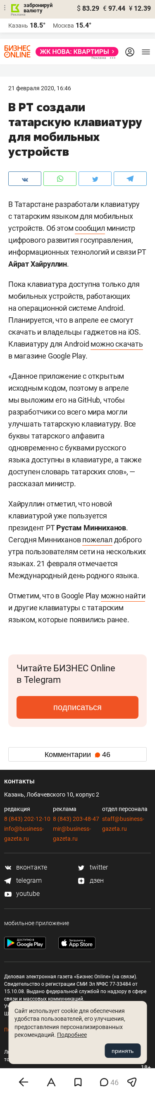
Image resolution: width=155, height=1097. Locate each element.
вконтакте (30, 867)
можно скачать (117, 344)
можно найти (123, 595)
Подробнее (72, 1034)
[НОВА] (75, 51)
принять (123, 1051)
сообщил (90, 228)
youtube (27, 894)
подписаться (77, 707)
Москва (63, 25)
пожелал (97, 539)
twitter (98, 867)
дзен (96, 880)
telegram (28, 880)
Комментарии (77, 754)
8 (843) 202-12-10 (27, 819)
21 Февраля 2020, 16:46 (39, 88)
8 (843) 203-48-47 (76, 819)
